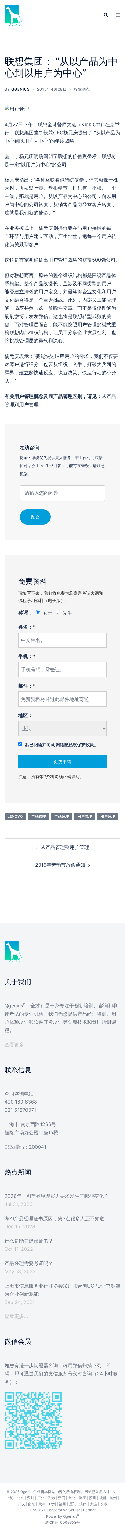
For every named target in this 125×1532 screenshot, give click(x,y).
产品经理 (61, 816)
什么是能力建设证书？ (29, 1241)
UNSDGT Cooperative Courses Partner (63, 1510)
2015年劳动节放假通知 (60, 865)
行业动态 (82, 89)
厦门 (72, 1504)
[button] (105, 15)
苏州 (92, 1498)
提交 (35, 516)
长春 (103, 1504)
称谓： (25, 612)
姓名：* (26, 627)
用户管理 (84, 816)
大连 (93, 1504)
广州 (41, 1498)
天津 (42, 1504)
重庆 (82, 1498)
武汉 (21, 1504)
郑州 (52, 1504)
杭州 (113, 1498)
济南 (83, 1504)
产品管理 (38, 816)
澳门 (61, 1498)
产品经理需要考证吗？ (29, 1263)
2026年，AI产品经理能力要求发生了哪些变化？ (57, 1196)
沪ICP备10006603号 (62, 1522)
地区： (25, 715)
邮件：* (26, 686)
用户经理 (107, 816)
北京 (20, 1498)
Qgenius (20, 89)
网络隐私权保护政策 (75, 744)
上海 (10, 1498)
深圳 (30, 1498)
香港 (51, 1498)
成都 (102, 1498)
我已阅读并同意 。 (61, 744)
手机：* (26, 656)
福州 (62, 1504)
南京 (31, 1504)
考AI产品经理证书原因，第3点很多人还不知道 (54, 1218)
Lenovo (15, 816)
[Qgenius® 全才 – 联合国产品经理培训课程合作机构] (14, 15)
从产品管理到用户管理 (65, 847)
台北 (72, 1498)
